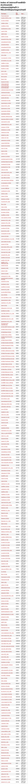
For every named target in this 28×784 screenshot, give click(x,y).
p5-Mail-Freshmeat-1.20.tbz (7, 361)
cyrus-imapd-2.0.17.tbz (6, 702)
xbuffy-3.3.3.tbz (4, 36)
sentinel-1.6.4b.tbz (5, 156)
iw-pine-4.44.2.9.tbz (5, 558)
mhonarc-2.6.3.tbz (5, 454)
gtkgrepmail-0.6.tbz (5, 587)
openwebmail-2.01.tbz (6, 401)
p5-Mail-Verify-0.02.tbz (6, 329)
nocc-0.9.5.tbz (4, 409)
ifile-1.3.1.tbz (4, 574)
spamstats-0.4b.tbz (5, 113)
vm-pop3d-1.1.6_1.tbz (6, 60)
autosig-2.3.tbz (4, 766)
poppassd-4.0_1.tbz (5, 276)
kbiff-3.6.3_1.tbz (5, 534)
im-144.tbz (3, 571)
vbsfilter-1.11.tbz (5, 63)
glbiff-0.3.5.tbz (4, 606)
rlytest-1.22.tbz (4, 196)
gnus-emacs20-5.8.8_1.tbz (7, 595)
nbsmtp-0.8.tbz (4, 420)
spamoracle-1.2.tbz (5, 108)
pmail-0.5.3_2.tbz (5, 289)
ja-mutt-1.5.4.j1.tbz (5, 542)
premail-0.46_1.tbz (5, 254)
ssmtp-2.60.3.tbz (5, 97)
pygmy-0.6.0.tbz (5, 236)
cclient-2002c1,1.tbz (5, 731)
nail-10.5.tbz (4, 425)
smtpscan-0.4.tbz (5, 132)
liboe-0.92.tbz (4, 515)
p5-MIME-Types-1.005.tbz (7, 382)
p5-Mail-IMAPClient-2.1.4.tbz (8, 366)
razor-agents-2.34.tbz (6, 217)
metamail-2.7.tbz (5, 465)
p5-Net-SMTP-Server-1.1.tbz (7, 326)
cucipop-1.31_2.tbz (5, 710)
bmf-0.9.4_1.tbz (4, 742)
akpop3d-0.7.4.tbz (5, 776)
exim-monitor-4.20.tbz (6, 638)
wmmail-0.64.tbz (5, 44)
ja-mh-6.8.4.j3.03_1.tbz (6, 550)
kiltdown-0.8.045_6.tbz (6, 531)
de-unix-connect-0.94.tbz (7, 688)
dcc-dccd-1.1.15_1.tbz (6, 691)
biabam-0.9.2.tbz (5, 750)
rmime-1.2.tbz (4, 193)
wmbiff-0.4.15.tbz (5, 49)
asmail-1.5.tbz (4, 768)
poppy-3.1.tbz (4, 270)
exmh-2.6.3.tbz (4, 630)
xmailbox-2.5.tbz (5, 25)
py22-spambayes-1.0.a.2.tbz (7, 238)
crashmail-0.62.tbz (5, 715)
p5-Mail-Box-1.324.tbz (6, 369)
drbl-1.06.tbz (4, 680)
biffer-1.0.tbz (4, 747)
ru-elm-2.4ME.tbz (5, 188)
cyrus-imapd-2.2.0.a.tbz (6, 696)
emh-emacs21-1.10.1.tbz (7, 672)
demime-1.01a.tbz (5, 686)
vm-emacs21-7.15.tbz (6, 57)
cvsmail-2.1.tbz (4, 707)
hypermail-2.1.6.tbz (5, 577)
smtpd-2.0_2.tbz (5, 135)
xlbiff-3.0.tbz (4, 34)
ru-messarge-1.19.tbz (6, 183)
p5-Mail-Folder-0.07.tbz (6, 364)
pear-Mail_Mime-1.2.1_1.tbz (7, 313)
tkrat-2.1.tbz (4, 79)
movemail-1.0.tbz (5, 443)
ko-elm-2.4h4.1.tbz (5, 529)
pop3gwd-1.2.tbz (5, 284)
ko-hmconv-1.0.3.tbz (6, 526)
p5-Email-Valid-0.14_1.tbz (7, 393)
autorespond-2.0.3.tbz (6, 763)
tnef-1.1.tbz (3, 71)
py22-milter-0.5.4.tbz (6, 241)
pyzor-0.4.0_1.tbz (5, 231)
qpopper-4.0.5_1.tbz (5, 220)
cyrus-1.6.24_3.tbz (5, 704)
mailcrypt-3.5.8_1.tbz (6, 502)
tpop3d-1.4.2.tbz (5, 68)
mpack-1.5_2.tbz (5, 441)
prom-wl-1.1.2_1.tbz (5, 249)
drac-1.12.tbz (4, 678)
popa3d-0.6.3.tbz (5, 281)
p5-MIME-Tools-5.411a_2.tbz (7, 380)
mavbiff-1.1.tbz (4, 475)
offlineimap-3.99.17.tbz (6, 404)
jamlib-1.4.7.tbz (4, 539)
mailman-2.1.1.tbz (5, 483)
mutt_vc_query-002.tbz (6, 433)
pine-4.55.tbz (4, 294)
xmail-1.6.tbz (4, 31)
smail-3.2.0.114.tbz (5, 145)
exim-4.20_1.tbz (5, 654)
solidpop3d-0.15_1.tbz (6, 124)
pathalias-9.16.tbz (5, 316)
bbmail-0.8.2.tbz (5, 752)
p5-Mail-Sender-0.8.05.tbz (7, 342)
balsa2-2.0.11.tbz (5, 758)
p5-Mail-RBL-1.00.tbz (6, 348)
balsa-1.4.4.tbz (4, 760)
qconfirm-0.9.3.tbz (5, 228)
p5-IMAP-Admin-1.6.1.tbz (7, 390)
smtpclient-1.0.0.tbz (5, 140)
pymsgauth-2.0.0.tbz (6, 233)
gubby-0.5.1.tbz (4, 585)
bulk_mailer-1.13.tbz (6, 734)
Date (22, 13)
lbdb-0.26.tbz (4, 523)
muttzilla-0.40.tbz (5, 428)
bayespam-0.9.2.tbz (5, 755)
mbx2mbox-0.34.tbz (5, 470)
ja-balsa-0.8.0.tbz (5, 555)
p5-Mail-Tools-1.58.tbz (6, 334)
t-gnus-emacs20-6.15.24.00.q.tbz (5, 87)
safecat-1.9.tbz (4, 169)
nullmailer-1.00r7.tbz (6, 406)
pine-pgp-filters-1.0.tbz (6, 297)
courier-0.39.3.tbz (5, 720)
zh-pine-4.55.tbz (5, 20)
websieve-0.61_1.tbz (6, 52)
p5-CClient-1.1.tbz (5, 398)
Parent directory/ (5, 15)
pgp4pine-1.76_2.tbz (6, 302)
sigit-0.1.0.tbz (4, 153)
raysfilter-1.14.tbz (5, 215)
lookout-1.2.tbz (4, 507)
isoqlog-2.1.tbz (4, 563)
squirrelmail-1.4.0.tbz (6, 103)
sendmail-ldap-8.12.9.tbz (7, 161)
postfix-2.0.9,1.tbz (5, 260)
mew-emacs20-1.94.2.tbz (7, 462)
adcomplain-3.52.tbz (6, 779)
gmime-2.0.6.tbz (5, 601)
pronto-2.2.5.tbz (4, 244)
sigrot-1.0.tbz (4, 151)
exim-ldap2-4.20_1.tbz (6, 640)
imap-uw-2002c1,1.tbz (6, 569)
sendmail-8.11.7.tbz (5, 167)
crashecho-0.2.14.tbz (6, 712)
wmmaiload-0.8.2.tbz (6, 47)
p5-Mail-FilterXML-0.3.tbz (7, 374)
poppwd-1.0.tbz (4, 268)
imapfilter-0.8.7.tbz (5, 566)
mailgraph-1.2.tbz (5, 489)
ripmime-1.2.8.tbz (5, 199)
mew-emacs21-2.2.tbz (6, 457)
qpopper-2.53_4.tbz (5, 223)
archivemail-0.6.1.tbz (6, 771)
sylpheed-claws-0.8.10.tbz (7, 89)
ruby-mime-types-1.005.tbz (7, 180)
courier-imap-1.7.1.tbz (6, 718)
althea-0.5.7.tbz (4, 774)
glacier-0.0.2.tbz (5, 608)
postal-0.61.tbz (4, 265)
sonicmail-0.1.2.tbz (5, 121)
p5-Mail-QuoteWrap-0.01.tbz (7, 358)
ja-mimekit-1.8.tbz (5, 547)
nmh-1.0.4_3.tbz (5, 414)
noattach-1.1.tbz (5, 412)
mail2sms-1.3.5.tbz (5, 497)
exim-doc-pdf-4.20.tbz (6, 648)
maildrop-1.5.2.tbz (5, 494)
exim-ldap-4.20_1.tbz (6, 643)
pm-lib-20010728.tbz (6, 292)
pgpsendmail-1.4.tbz (6, 300)
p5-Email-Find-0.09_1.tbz (7, 396)
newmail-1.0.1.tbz (5, 417)
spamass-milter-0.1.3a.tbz (7, 119)
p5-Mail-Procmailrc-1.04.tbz (7, 353)
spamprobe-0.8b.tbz (5, 111)
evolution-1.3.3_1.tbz (6, 659)
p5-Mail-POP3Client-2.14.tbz (8, 356)
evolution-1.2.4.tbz (5, 662)
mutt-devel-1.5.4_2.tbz (6, 430)
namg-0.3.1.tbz (4, 422)
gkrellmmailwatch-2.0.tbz (7, 611)
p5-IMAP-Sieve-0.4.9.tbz (7, 388)
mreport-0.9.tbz (4, 438)
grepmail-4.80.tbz (5, 590)
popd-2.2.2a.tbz (4, 273)
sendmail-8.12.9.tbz (5, 164)
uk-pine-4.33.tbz (5, 65)
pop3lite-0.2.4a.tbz (5, 286)
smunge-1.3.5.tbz (5, 127)
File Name (3, 13)
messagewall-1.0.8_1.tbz (7, 467)
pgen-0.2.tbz (4, 305)
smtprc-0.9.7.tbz (5, 137)
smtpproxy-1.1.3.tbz (5, 129)
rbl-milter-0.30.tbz (5, 212)
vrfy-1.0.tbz (3, 55)
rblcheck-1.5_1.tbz (5, 209)
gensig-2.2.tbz (4, 619)
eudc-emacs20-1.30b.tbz (7, 664)
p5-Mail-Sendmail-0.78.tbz (7, 345)
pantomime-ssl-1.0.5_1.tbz (7, 318)
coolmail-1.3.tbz (5, 723)
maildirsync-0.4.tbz (5, 499)
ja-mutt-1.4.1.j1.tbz (5, 545)
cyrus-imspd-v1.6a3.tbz (6, 694)
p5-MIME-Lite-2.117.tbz (6, 385)
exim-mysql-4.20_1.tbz (6, 635)
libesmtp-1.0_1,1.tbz (6, 521)
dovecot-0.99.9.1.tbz (6, 683)
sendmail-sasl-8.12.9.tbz (7, 159)
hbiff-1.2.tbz (4, 582)
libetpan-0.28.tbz (5, 518)
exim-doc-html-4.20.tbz (6, 651)
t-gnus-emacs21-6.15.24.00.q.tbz (5, 84)
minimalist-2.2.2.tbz (5, 449)
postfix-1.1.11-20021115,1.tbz (4, 263)
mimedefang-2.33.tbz (6, 451)
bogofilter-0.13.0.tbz (5, 739)
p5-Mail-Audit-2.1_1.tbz (6, 377)
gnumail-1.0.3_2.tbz (5, 598)
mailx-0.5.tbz (4, 481)
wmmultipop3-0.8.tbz (6, 42)
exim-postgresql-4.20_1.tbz (7, 632)
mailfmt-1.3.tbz (4, 491)
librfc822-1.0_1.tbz (5, 510)
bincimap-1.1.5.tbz (5, 744)
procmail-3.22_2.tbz (5, 252)
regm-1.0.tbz (4, 207)
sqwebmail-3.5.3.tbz (5, 100)
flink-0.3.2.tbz (4, 625)
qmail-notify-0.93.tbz (6, 225)
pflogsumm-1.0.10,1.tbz (6, 308)
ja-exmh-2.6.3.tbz (5, 553)
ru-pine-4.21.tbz (4, 185)
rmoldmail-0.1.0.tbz (5, 191)
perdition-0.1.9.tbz (5, 310)
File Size (17, 14)
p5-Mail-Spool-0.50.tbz (6, 340)
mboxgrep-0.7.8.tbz (5, 473)
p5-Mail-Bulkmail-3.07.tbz (7, 372)
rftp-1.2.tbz (3, 204)
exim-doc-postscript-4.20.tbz (7, 646)
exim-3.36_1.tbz (5, 656)
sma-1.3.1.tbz (4, 148)
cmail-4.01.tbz (4, 726)
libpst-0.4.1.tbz (4, 513)
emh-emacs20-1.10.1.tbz (7, 670)
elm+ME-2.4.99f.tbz (5, 675)
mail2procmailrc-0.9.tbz (6, 505)
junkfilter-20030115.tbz (6, 537)
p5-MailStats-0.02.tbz (6, 332)
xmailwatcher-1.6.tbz (6, 28)
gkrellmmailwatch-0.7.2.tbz (7, 614)
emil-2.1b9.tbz (4, 667)
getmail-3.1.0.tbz (5, 617)
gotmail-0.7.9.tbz (5, 593)
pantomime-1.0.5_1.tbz (6, 321)
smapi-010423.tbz (5, 143)
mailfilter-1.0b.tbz (5, 486)
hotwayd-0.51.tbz (5, 579)
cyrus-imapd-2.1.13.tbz (6, 699)
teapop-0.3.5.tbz (5, 81)
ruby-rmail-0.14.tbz (5, 175)
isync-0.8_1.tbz (4, 561)
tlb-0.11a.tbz (4, 76)
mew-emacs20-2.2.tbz (6, 459)
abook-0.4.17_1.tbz (5, 782)
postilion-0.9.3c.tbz (5, 257)
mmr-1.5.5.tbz (4, 446)
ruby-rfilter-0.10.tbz (5, 177)
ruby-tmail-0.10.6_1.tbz (6, 172)
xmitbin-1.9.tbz (4, 23)
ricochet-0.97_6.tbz (5, 201)
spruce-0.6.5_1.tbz (5, 105)
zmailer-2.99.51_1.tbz (6, 18)
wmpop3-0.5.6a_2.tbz (6, 39)
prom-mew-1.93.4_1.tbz (6, 246)
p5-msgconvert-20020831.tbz (4, 324)
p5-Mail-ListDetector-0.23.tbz (8, 350)
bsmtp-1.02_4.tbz (5, 736)
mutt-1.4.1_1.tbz (5, 435)
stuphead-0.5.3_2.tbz (6, 95)
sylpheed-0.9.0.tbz (5, 92)
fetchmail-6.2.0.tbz (5, 627)
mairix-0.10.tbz (4, 478)
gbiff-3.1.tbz (4, 622)
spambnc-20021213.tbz (6, 116)
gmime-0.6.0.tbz (5, 603)
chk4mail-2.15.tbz (5, 728)
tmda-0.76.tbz (4, 73)
